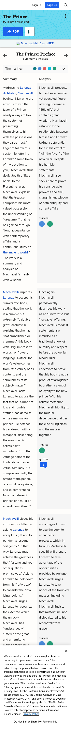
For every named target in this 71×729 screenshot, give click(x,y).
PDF (15, 31)
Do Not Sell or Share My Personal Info (35, 722)
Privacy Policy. (30, 714)
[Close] (66, 651)
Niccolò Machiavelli (18, 22)
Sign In (36, 5)
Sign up (52, 5)
